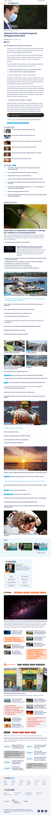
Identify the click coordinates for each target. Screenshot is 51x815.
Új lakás (43, 592)
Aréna (37, 794)
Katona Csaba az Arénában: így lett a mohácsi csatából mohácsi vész (22, 268)
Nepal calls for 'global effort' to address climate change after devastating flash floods (25, 738)
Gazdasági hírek (28, 794)
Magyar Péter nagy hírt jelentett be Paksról (16, 295)
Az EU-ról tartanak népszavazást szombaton (34, 367)
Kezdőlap (10, 119)
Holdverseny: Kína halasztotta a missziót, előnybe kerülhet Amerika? (21, 535)
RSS (32, 811)
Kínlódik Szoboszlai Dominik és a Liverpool (14, 330)
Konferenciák (35, 592)
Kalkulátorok (40, 664)
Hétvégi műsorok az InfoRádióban (17, 490)
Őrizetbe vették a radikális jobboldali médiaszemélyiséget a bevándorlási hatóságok (25, 472)
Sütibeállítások (7, 812)
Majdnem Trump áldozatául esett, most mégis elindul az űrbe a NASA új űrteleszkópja (25, 621)
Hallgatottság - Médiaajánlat (19, 809)
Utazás (32, 664)
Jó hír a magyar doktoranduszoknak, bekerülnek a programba (19, 309)
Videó (36, 784)
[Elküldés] (9, 42)
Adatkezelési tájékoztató (9, 811)
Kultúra (13, 782)
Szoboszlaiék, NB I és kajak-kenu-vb (22, 494)
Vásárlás (25, 664)
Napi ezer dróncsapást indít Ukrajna (14, 442)
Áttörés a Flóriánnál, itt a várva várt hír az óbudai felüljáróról (35, 352)
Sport (21, 732)
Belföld (5, 781)
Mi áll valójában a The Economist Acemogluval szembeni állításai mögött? (14, 639)
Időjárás (44, 784)
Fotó (43, 781)
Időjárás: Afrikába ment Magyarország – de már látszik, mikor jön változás (25, 481)
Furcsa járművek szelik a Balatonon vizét (15, 470)
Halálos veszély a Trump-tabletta (14, 428)
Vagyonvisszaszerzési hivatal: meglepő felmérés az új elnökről (27, 375)
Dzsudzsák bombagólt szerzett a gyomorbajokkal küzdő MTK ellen (20, 502)
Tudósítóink (21, 781)
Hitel (19, 664)
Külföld (14, 119)
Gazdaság (6, 784)
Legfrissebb (37, 781)
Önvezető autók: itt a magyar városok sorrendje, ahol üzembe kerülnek (13, 352)
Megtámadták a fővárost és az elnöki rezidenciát (16, 334)
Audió (36, 782)
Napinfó (28, 784)
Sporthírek (17, 794)
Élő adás (11, 576)
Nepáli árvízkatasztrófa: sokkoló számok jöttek (15, 371)
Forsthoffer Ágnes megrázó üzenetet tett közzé (17, 263)
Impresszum (28, 809)
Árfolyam (26, 592)
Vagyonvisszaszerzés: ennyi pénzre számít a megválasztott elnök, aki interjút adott (26, 378)
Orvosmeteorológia (7, 794)
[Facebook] (42, 811)
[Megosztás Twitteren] (7, 42)
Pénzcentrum (18, 592)
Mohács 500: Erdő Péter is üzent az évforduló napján (18, 266)
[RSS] (39, 811)
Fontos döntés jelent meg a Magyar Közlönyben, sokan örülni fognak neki (26, 382)
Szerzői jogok (27, 811)
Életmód (21, 784)
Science (33, 732)
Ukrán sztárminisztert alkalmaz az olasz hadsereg (16, 439)
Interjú (20, 782)
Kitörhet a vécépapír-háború (11, 432)
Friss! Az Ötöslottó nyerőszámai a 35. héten (15, 693)
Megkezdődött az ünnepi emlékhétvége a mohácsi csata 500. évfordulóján (24, 261)
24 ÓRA (14, 165)
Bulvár (28, 781)
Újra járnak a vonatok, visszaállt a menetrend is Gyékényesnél (19, 392)
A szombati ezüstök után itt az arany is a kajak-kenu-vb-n (18, 313)
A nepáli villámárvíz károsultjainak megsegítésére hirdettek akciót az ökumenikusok (25, 498)
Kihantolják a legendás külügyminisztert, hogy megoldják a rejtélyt (26, 476)
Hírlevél (43, 782)
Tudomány (14, 781)
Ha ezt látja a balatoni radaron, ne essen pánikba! (17, 242)
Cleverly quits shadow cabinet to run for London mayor (36, 766)
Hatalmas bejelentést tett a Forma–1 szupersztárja (18, 424)
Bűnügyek (29, 782)
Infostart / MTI (7, 39)
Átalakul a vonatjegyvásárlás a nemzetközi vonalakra (17, 436)
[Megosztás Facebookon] (5, 42)
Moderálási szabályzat (19, 811)
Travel (27, 732)
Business (15, 732)
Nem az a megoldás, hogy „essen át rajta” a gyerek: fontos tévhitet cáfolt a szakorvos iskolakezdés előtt (13, 367)
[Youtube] (46, 811)
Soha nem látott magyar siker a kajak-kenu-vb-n (17, 316)
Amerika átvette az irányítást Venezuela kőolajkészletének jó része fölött (22, 326)
